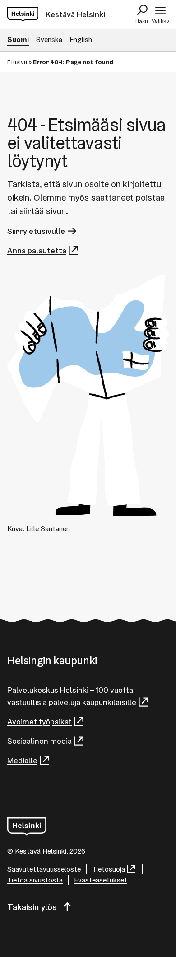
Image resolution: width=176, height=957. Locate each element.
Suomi (18, 39)
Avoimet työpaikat (39, 721)
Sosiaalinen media (39, 741)
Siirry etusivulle (36, 231)
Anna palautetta (36, 250)
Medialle (22, 760)
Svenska (49, 39)
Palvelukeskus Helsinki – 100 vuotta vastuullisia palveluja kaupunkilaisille (71, 696)
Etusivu (17, 62)
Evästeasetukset (100, 880)
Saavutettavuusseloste (44, 869)
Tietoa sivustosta (35, 880)
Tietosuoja (108, 869)
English (80, 39)
